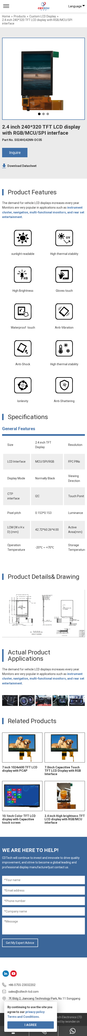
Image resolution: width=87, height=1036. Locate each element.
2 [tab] (43, 114)
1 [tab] (39, 114)
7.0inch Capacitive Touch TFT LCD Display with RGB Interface (63, 771)
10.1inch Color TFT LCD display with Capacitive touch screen (19, 819)
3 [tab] (47, 114)
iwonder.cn (72, 1021)
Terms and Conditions (23, 1016)
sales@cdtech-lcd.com (23, 991)
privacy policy (35, 1012)
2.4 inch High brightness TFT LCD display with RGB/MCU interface (65, 819)
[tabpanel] (43, 78)
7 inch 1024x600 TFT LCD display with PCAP (19, 769)
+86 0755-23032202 (21, 985)
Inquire (15, 152)
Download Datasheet (22, 166)
